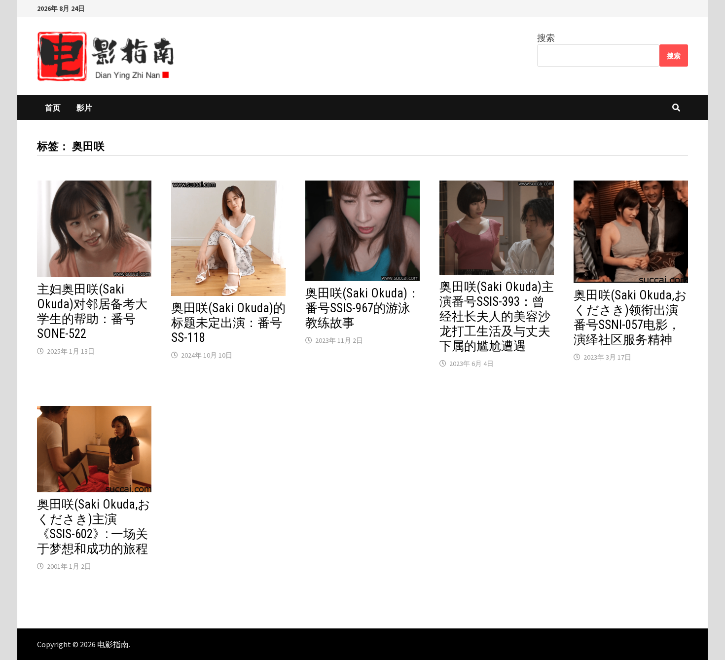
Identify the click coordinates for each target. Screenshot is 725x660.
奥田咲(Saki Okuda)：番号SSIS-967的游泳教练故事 (362, 308)
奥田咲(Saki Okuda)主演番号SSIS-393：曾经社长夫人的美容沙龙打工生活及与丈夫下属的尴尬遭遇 (496, 316)
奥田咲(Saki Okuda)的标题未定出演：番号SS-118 (228, 323)
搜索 (546, 37)
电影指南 (113, 644)
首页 (53, 107)
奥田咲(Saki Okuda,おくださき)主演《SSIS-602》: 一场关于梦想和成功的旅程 (93, 526)
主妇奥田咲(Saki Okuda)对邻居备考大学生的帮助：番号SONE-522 (92, 311)
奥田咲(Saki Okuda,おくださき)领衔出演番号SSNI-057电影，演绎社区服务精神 (630, 317)
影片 (84, 107)
